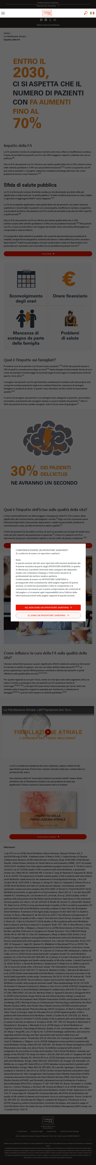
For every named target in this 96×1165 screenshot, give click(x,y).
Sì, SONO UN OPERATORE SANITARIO (47, 615)
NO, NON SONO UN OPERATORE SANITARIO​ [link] (47, 607)
